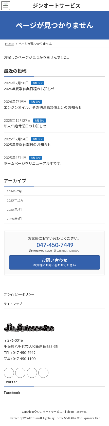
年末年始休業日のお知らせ (25, 126)
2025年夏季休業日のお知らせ (27, 145)
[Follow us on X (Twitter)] (20, 373)
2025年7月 (14, 209)
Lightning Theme (53, 418)
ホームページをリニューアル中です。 (34, 163)
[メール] (32, 373)
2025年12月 (15, 200)
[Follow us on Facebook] (9, 373)
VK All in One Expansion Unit (83, 418)
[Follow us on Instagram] (43, 373)
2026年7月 (14, 191)
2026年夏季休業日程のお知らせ (29, 89)
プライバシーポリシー (19, 294)
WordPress (30, 418)
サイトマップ (13, 304)
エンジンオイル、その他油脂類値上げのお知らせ (43, 107)
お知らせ (37, 83)
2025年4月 (14, 219)
